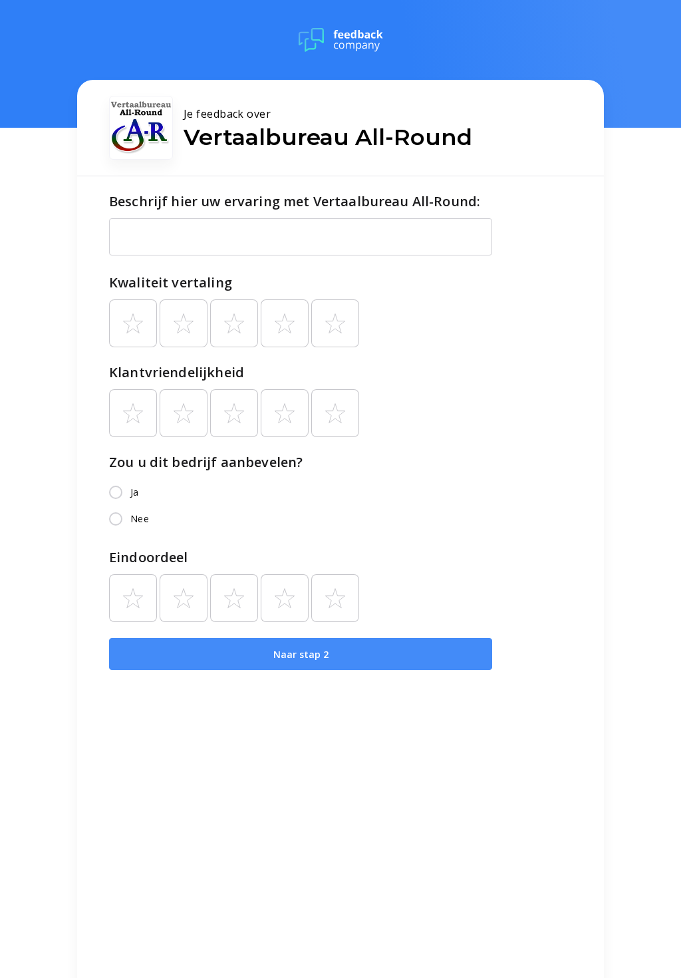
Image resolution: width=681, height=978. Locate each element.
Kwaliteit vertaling (170, 282)
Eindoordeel (148, 557)
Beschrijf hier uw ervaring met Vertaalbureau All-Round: (294, 201)
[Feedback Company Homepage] (341, 40)
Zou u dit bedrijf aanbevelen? (206, 462)
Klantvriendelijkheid (176, 372)
